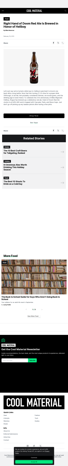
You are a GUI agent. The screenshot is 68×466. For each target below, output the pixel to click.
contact (6, 440)
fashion (37, 415)
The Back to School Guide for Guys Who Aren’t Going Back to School (30, 298)
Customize (34, 457)
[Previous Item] (26, 309)
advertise (7, 437)
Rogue (36, 122)
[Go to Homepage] (34, 11)
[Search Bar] (65, 11)
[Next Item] (42, 309)
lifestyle (6, 418)
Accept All (34, 462)
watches (6, 421)
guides (37, 421)
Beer (31, 122)
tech (36, 418)
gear (5, 415)
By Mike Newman (9, 30)
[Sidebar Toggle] (2, 10)
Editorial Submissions (11, 434)
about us (7, 431)
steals (6, 424)
